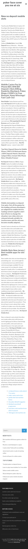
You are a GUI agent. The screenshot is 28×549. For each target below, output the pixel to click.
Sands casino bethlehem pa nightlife (11, 501)
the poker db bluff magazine (16, 402)
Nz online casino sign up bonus (10, 498)
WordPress (17, 542)
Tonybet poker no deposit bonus (12, 464)
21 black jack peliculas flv (9, 517)
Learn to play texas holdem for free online (15, 467)
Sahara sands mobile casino (11, 470)
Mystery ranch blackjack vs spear (12, 445)
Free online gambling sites (9, 504)
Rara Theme (22, 540)
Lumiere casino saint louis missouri (11, 491)
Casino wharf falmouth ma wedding (13, 448)
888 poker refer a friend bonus (10, 529)
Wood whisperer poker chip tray (12, 473)
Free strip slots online (8, 494)
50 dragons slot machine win (17, 413)
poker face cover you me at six (12, 4)
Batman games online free (9, 526)
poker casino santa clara (15, 395)
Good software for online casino (12, 456)
